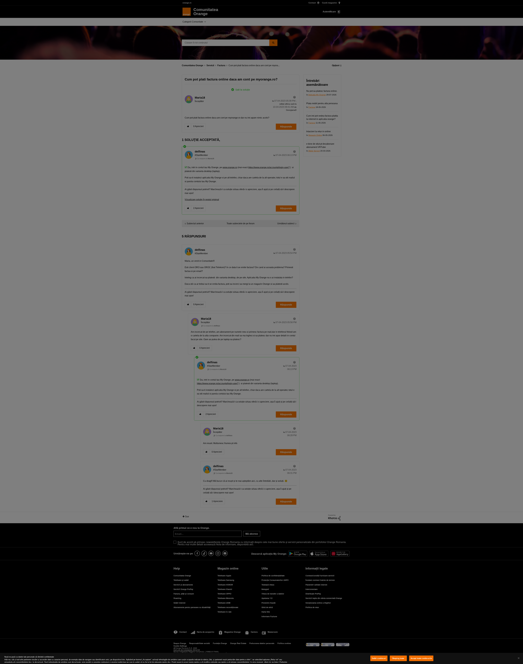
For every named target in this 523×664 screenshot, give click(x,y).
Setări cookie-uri (379, 658)
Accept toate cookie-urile (421, 658)
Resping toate (398, 658)
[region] (261, 658)
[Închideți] (519, 658)
